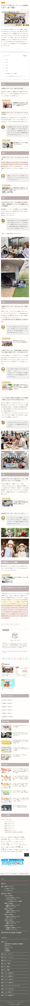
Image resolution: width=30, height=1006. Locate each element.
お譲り (9, 839)
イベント (9, 841)
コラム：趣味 (6, 969)
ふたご (17, 839)
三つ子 (17, 844)
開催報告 (13, 851)
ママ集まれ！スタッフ (10, 888)
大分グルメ (7, 945)
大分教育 (7, 949)
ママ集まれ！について (8, 886)
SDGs (6, 837)
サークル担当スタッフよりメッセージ (15, 76)
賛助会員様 (9, 851)
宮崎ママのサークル (9, 828)
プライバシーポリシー (11, 1002)
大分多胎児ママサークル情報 (15, 901)
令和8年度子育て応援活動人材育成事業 (14, 832)
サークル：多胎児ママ (8, 976)
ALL (2, 837)
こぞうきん (13, 839)
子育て (18, 624)
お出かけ (3, 624)
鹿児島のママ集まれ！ (8, 716)
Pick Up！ (5, 941)
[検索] (26, 855)
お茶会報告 (4, 839)
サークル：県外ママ (8, 992)
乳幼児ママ (3, 847)
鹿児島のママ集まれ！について (13, 927)
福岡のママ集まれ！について (13, 905)
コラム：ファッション (8, 957)
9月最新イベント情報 (11, 73)
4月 (7, 62)
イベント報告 (15, 841)
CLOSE (25, 55)
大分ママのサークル (9, 821)
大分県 (13, 624)
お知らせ (16, 837)
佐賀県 (7, 847)
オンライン (21, 841)
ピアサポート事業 (5, 845)
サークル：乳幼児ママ (8, 973)
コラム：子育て (7, 963)
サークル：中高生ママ (8, 982)
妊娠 (22, 847)
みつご (3, 841)
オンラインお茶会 (5, 843)
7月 (7, 70)
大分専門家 (7, 950)
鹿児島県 (20, 851)
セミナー (23, 843)
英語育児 (4, 851)
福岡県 (27, 849)
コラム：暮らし (7, 966)
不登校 (20, 844)
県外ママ (23, 849)
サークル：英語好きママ (9, 995)
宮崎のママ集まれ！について (13, 922)
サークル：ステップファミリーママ (11, 985)
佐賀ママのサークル (9, 825)
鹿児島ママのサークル (10, 830)
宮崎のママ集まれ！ (8, 713)
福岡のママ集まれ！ (8, 703)
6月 (7, 68)
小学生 (13, 849)
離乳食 (17, 851)
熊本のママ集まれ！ (8, 710)
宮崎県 (10, 849)
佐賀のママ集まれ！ (8, 706)
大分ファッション (9, 947)
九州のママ (25, 844)
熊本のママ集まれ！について (13, 916)
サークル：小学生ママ (8, 979)
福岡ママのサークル (9, 823)
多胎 (10, 847)
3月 (7, 59)
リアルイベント (12, 844)
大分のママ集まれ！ (8, 700)
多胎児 (13, 847)
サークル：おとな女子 (8, 989)
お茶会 (9, 624)
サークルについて (7, 819)
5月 (7, 65)
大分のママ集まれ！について (13, 897)
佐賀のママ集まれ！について (13, 910)
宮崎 (7, 849)
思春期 (16, 849)
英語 (2, 851)
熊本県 (20, 849)
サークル (3, 2)
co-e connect (20, 1002)
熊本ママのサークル (9, 827)
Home (4, 883)
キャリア (11, 843)
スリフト (19, 843)
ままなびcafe (23, 839)
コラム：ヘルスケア (8, 954)
